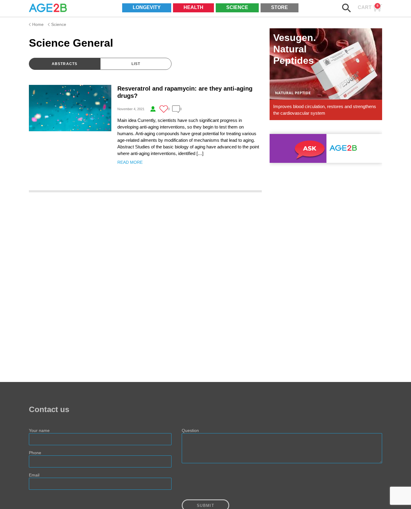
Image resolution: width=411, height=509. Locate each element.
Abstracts (65, 64)
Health (193, 7)
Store (279, 7)
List (136, 64)
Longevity (147, 7)
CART (368, 7)
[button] (346, 8)
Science (237, 7)
